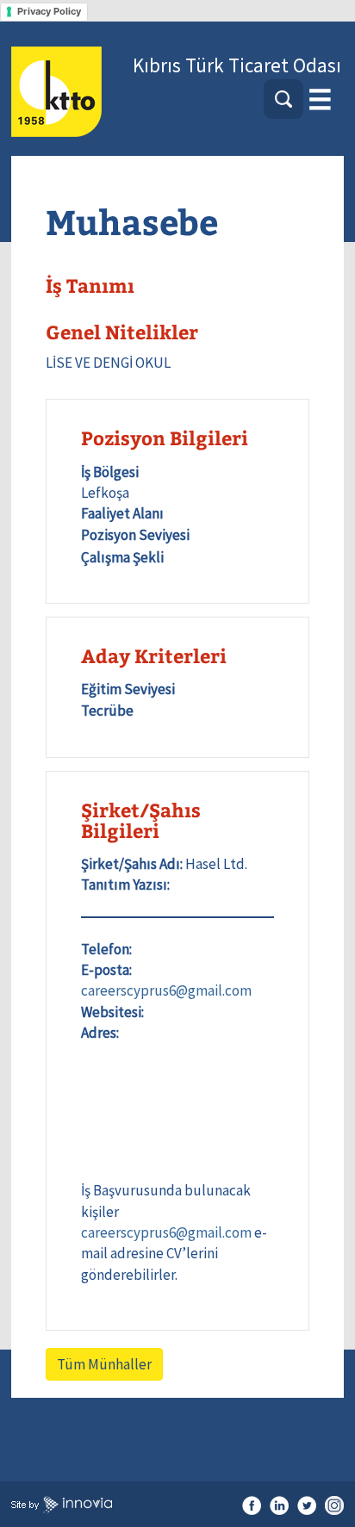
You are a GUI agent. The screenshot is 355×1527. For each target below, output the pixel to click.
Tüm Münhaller (104, 1364)
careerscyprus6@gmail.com (166, 990)
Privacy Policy (49, 11)
